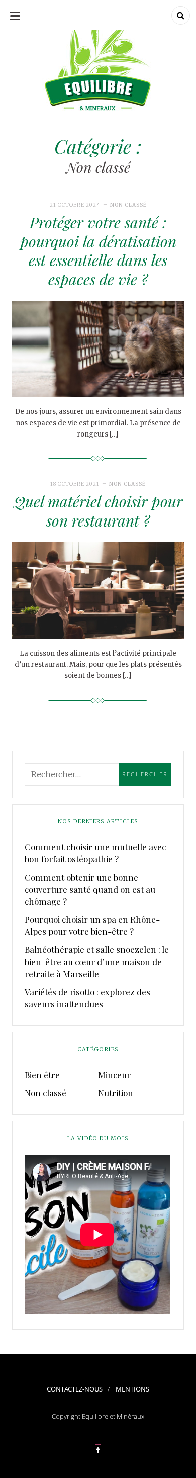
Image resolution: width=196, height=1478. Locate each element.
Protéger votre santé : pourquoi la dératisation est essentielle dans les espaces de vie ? (98, 250)
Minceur (114, 1074)
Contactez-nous (75, 1389)
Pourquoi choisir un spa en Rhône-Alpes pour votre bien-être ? (92, 925)
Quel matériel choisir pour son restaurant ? (98, 511)
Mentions (132, 1389)
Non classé (128, 205)
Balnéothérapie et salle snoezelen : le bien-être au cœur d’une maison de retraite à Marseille (97, 961)
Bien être (42, 1074)
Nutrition (115, 1092)
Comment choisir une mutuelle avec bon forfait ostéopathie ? (95, 852)
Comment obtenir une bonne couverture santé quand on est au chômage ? (90, 889)
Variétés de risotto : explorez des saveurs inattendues (87, 997)
